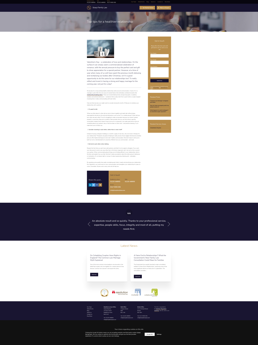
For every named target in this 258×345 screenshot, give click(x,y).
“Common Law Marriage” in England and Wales (159, 101)
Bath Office (123, 307)
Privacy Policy (156, 87)
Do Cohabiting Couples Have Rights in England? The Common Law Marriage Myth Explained (105, 257)
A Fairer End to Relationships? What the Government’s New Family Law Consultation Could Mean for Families (150, 257)
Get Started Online (148, 8)
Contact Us (160, 2)
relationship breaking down (95, 95)
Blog (148, 2)
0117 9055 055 (143, 316)
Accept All (150, 334)
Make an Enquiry (164, 8)
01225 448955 (109, 317)
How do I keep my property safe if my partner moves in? (159, 106)
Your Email (153, 60)
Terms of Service (164, 87)
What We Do (141, 2)
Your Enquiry (153, 66)
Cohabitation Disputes (155, 128)
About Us (153, 2)
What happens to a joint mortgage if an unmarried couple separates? (159, 110)
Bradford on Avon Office (110, 307)
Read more (94, 274)
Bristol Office (140, 307)
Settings (159, 334)
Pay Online (167, 2)
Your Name (153, 53)
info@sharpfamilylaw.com (117, 190)
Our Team (133, 2)
